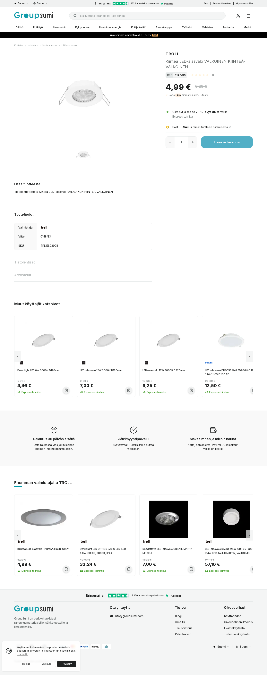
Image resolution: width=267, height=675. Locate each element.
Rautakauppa (164, 27)
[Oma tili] (238, 15)
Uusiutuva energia (110, 27)
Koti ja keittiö (138, 27)
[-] (170, 142)
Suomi (21, 3)
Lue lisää (22, 654)
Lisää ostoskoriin (227, 142)
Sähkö (19, 27)
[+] (192, 142)
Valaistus (207, 27)
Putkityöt (38, 27)
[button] (202, 75)
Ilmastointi (59, 27)
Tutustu (203, 95)
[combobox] (147, 15)
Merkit (247, 27)
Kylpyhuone (82, 27)
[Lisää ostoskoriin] (66, 390)
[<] (17, 356)
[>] (249, 356)
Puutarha (228, 27)
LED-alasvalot (70, 45)
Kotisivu (18, 45)
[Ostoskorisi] (248, 15)
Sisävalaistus (49, 45)
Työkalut (187, 27)
